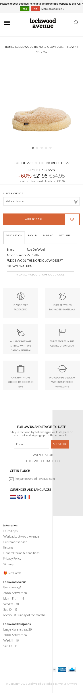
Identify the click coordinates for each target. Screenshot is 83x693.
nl (13, 497)
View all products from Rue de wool (40, 275)
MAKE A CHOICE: (13, 193)
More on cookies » (52, 9)
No (35, 9)
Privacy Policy (12, 558)
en (20, 497)
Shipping (47, 235)
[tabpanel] (41, 105)
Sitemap (8, 564)
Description (14, 235)
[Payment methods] (62, 668)
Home (9, 47)
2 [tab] (37, 148)
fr (27, 497)
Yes (24, 9)
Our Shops (10, 531)
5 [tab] (50, 148)
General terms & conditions (21, 553)
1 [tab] (33, 148)
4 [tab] (46, 148)
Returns (64, 235)
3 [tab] (42, 148)
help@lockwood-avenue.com (35, 479)
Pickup (32, 235)
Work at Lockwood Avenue (21, 536)
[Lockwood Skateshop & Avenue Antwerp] (43, 22)
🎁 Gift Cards (12, 573)
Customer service (15, 542)
